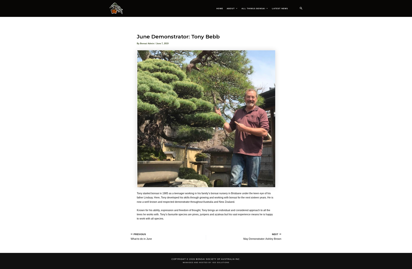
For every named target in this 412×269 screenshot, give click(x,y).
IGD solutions (220, 262)
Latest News (280, 8)
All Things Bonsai (253, 8)
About (231, 8)
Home (219, 8)
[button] (301, 8)
